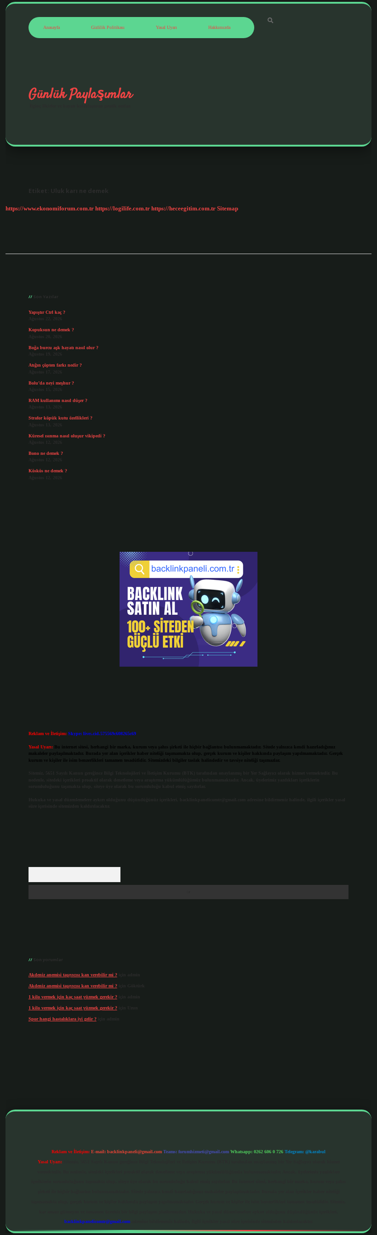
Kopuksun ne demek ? (51, 329)
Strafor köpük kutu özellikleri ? (60, 417)
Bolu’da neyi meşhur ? (51, 382)
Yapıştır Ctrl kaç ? (47, 312)
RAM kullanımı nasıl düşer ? (58, 400)
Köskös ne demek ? (48, 470)
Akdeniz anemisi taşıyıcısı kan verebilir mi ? (73, 974)
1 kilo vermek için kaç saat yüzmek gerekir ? (73, 996)
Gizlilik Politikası (108, 27)
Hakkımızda (219, 27)
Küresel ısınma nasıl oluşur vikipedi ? (67, 435)
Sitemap (227, 208)
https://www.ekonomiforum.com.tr (50, 208)
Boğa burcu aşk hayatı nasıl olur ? (63, 347)
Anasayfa (51, 27)
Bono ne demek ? (46, 453)
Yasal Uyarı (166, 27)
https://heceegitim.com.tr (183, 208)
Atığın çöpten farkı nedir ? (55, 365)
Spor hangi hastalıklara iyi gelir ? (63, 1018)
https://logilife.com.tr (122, 208)
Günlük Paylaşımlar (80, 94)
